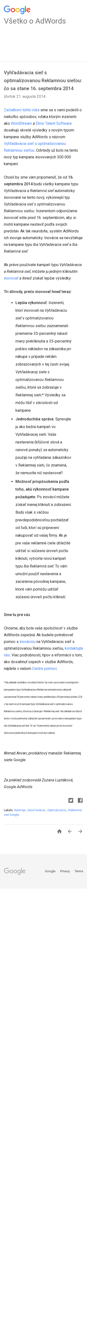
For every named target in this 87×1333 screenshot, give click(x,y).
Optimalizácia (57, 810)
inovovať (11, 278)
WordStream (21, 123)
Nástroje (20, 810)
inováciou (28, 641)
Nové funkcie (37, 810)
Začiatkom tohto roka (21, 110)
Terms (79, 871)
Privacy (65, 871)
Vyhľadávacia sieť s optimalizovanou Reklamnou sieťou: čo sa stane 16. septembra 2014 (43, 80)
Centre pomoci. (45, 668)
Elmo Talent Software (54, 123)
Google (50, 871)
